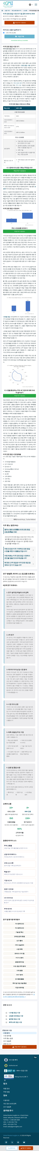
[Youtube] (24, 1142)
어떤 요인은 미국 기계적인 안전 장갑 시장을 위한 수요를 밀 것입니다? (17, 550)
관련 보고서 (7, 1044)
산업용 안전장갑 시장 (16, 1016)
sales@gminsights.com (14, 1127)
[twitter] (12, 1142)
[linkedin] (6, 1142)
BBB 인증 (28, 811)
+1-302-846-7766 (12, 1122)
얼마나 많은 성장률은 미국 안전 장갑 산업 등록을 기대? (17, 530)
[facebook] (18, 1142)
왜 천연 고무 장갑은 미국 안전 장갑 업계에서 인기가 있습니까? (17, 563)
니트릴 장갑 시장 (14, 1013)
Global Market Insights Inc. (11, 1135)
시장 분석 (6, 1033)
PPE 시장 (18, 85)
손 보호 (25, 10)
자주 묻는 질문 (8, 1038)
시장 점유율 (7, 1036)
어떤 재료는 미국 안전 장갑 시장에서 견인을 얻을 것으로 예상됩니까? (17, 557)
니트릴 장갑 (6, 317)
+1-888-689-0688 (14, 1120)
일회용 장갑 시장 (14, 1019)
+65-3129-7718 (12, 1124)
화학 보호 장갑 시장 (15, 1022)
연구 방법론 (7, 1041)
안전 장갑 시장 (25, 65)
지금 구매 (21, 36)
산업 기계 (7, 10)
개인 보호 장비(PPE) (16, 10)
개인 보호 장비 (17, 83)
